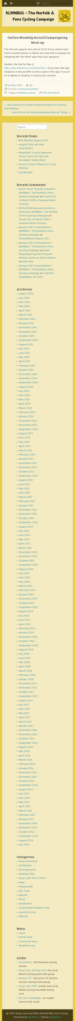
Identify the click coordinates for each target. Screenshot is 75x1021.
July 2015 (24, 793)
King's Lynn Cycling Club (32, 970)
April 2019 (24, 624)
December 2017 (28, 683)
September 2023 (28, 429)
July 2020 (24, 573)
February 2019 (27, 628)
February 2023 (27, 454)
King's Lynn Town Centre (32, 877)
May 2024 (24, 399)
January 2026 (26, 323)
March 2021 (25, 547)
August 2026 (26, 293)
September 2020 (28, 564)
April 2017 (24, 717)
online (31, 92)
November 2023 (28, 424)
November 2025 (28, 331)
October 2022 (26, 471)
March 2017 (25, 721)
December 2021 (28, 509)
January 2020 (26, 594)
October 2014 (26, 831)
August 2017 (26, 700)
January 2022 (26, 505)
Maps (22, 882)
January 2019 (26, 632)
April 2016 (24, 755)
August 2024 (26, 386)
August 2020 (26, 569)
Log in (22, 932)
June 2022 (24, 484)
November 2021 (28, 513)
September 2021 (28, 522)
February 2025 (27, 365)
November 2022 (28, 467)
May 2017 (24, 713)
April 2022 (24, 492)
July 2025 (24, 348)
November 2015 (28, 776)
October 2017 (26, 691)
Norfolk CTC (25, 978)
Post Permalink (50, 92)
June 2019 (24, 619)
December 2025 (28, 327)
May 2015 (24, 802)
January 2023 (26, 458)
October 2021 (26, 518)
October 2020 (26, 560)
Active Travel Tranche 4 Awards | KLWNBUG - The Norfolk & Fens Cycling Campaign (37, 192)
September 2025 (28, 340)
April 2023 (24, 446)
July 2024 (24, 390)
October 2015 (26, 780)
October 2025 (26, 335)
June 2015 (24, 797)
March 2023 (25, 450)
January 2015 (26, 819)
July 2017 (24, 704)
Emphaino (55, 1017)
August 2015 (26, 789)
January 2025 (26, 369)
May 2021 (24, 539)
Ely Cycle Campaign (30, 997)
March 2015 (25, 810)
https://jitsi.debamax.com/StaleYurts (25, 67)
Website (23, 916)
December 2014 (28, 823)
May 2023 (24, 441)
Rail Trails (24, 890)
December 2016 (28, 729)
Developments (27, 869)
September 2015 (28, 785)
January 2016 (26, 768)
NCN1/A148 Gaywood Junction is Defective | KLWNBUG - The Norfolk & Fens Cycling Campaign (38, 211)
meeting (22, 92)
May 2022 (24, 488)
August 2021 (26, 526)
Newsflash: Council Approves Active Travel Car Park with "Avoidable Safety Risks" (35, 156)
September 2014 (28, 835)
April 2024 (24, 403)
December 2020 (28, 552)
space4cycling (27, 912)
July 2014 (24, 844)
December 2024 (28, 374)
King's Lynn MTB (28, 986)
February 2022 (27, 501)
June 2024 (24, 395)
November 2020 (28, 556)
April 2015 (24, 806)
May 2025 (24, 357)
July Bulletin (25, 172)
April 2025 (24, 361)
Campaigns (25, 865)
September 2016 (28, 742)
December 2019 (28, 598)
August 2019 (26, 611)
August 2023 (26, 433)
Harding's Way (27, 873)
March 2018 (25, 670)
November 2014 (28, 827)
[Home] (5, 3)
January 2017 (26, 725)
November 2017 (28, 687)
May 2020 (24, 581)
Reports (23, 894)
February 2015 (27, 814)
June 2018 (24, 658)
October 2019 (26, 602)
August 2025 (26, 344)
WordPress (34, 1017)
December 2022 (28, 463)
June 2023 (24, 437)
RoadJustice (25, 903)
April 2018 (24, 666)
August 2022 (26, 479)
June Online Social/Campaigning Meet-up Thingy (41, 112)
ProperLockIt (26, 886)
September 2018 (28, 645)
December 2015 (28, 772)
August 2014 (26, 840)
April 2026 (24, 310)
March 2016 (25, 759)
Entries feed (25, 936)
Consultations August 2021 (34, 238)
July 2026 (24, 297)
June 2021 (24, 534)
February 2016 (27, 763)
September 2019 (28, 607)
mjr (31, 85)
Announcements (29, 88)
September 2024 (28, 382)
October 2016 (26, 738)
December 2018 (28, 636)
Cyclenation (25, 962)
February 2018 (27, 674)
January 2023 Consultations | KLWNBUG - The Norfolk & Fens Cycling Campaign (36, 231)
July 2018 (24, 653)
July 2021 (24, 530)
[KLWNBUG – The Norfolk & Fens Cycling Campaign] (64, 21)
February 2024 (27, 412)
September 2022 (28, 475)
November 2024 (28, 378)
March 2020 (25, 585)
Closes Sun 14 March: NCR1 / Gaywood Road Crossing (37, 200)
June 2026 (24, 301)
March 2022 (25, 496)
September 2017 (28, 696)
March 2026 (25, 314)
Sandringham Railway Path (34, 907)
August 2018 (26, 649)
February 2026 (27, 318)
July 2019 (24, 615)
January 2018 (26, 679)
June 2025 (24, 352)
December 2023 (28, 420)
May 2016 (24, 751)
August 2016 (26, 746)
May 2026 (24, 306)
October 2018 (26, 640)
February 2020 (27, 590)
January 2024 (26, 416)
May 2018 (24, 662)
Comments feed (28, 941)
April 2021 (24, 543)
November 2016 (28, 734)
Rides (22, 899)
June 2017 (24, 708)
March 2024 (25, 407)
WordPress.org (27, 945)
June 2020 (24, 577)
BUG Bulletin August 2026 (33, 140)
